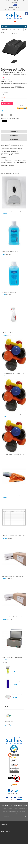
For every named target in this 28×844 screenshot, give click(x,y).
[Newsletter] (25, 816)
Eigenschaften (4, 92)
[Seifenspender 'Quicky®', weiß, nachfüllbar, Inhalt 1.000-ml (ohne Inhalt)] (14, 192)
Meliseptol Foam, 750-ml (7, 332)
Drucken (4, 118)
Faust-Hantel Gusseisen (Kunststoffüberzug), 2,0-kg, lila (14, 454)
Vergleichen (14, 115)
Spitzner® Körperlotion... (17, 668)
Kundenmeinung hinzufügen (19, 74)
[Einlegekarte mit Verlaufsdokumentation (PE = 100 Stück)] (14, 517)
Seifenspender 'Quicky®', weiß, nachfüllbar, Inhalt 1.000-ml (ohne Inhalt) (14, 211)
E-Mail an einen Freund (13, 118)
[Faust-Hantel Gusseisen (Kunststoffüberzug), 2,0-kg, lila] (14, 436)
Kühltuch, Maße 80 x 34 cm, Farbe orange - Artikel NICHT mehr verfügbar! (14, 495)
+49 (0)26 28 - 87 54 (6, 5)
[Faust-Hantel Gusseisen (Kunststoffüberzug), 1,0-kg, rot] (14, 395)
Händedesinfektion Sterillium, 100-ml (10, 251)
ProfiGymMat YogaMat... (17, 681)
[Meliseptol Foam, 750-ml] (14, 314)
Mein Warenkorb (21, 5)
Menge (2, 100)
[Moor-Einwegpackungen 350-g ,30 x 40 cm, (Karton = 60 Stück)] (14, 598)
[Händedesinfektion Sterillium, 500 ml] (14, 274)
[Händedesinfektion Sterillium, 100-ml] (14, 233)
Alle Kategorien (5, 29)
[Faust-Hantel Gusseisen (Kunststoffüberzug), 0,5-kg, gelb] (14, 355)
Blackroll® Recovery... (17, 694)
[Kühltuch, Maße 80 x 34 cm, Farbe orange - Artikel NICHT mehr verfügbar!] (14, 476)
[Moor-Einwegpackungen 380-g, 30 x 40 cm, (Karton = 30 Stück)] (14, 558)
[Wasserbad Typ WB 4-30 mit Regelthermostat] (14, 639)
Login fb (14, 5)
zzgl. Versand (18, 86)
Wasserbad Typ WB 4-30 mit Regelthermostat (12, 657)
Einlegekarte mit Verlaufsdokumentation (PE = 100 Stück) (14, 535)
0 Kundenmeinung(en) (6, 74)
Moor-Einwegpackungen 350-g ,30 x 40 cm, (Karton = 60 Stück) (14, 616)
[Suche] (25, 29)
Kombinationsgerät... (9, 721)
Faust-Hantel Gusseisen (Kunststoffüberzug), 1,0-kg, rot (14, 414)
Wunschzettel (6, 115)
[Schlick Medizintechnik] (14, 15)
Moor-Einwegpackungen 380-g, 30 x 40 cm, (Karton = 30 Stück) (14, 576)
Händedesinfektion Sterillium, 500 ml (10, 292)
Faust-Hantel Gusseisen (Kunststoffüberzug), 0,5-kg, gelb (14, 373)
